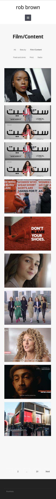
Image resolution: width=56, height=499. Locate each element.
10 (37, 471)
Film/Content (36, 50)
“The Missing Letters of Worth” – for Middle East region (27, 165)
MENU (28, 18)
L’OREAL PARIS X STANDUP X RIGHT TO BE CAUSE (27, 240)
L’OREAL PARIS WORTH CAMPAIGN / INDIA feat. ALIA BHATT (27, 277)
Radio (40, 57)
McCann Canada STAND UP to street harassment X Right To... (26, 205)
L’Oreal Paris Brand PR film (27, 90)
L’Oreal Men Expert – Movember (27, 386)
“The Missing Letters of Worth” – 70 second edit (27, 127)
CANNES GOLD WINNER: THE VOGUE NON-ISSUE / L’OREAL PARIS (27, 314)
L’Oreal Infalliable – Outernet (27, 423)
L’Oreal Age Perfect (27, 348)
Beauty (23, 50)
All (15, 50)
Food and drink (19, 57)
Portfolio (10, 491)
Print (32, 57)
